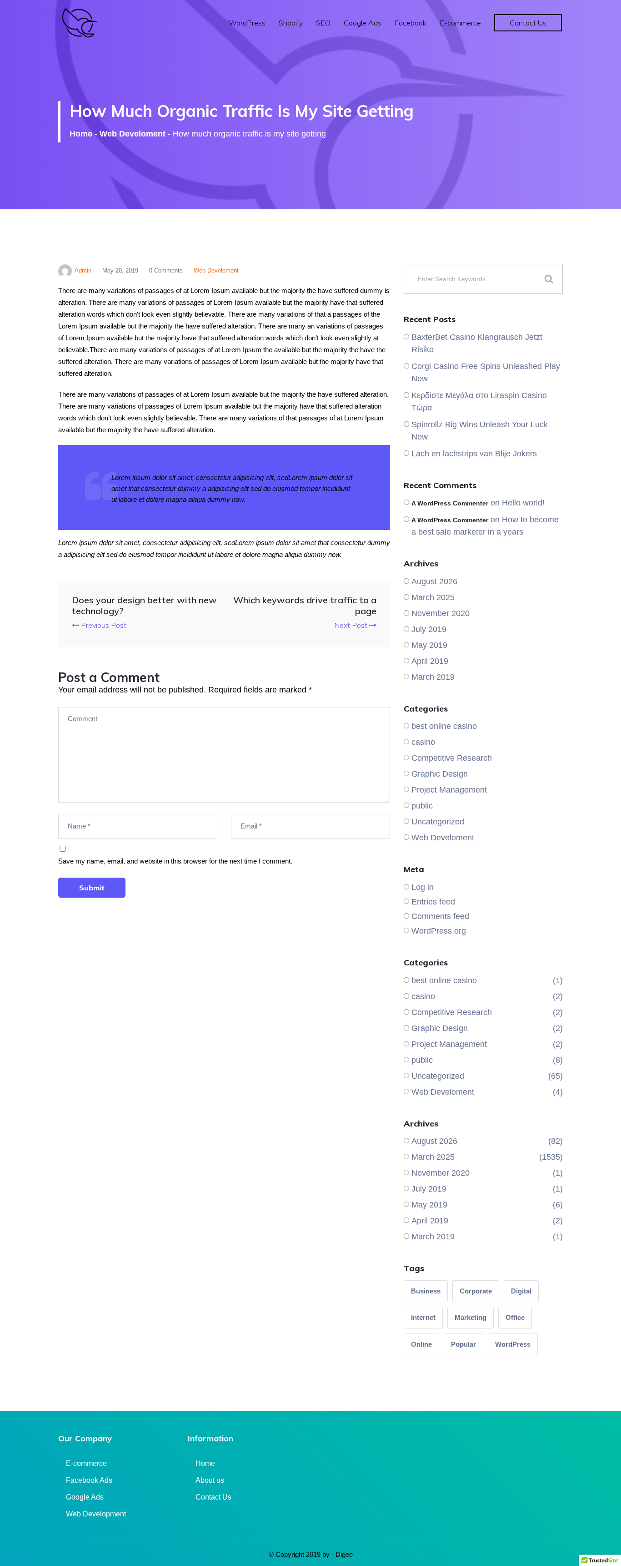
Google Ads (362, 22)
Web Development (96, 1514)
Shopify (291, 22)
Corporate (476, 1291)
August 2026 (434, 581)
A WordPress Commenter (449, 503)
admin (83, 270)
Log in (422, 887)
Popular (463, 1344)
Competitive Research (451, 758)
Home (81, 133)
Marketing (470, 1317)
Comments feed (440, 916)
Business (426, 1291)
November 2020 (440, 613)
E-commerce (460, 22)
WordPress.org (438, 930)
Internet (423, 1317)
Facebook (410, 22)
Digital (521, 1291)
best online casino (444, 726)
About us (209, 1480)
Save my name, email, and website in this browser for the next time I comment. (175, 861)
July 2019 (428, 629)
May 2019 (429, 645)
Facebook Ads (89, 1480)
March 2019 (433, 677)
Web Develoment (132, 133)
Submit (92, 887)
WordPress (247, 22)
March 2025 (433, 597)
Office (515, 1317)
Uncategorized (437, 821)
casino (423, 742)
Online (421, 1344)
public (422, 805)
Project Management (449, 789)
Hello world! (523, 502)
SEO (323, 22)
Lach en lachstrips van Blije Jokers (474, 453)
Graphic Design (439, 773)
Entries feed (433, 901)
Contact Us (528, 22)
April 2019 (429, 661)
